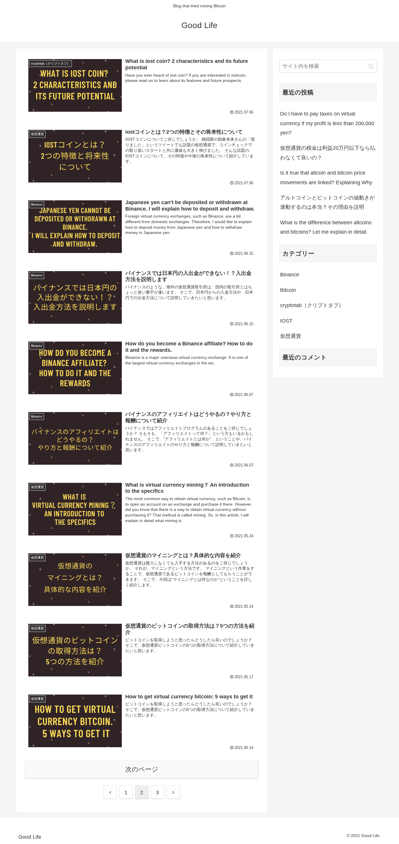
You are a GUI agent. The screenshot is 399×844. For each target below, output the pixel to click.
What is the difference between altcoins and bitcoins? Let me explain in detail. (326, 227)
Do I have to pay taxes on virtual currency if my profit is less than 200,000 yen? (327, 123)
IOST (286, 321)
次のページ (141, 769)
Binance (289, 275)
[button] (371, 66)
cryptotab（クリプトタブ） (312, 305)
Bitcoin (288, 290)
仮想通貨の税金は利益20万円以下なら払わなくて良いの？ (327, 152)
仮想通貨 (290, 336)
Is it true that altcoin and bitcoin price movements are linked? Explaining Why (326, 177)
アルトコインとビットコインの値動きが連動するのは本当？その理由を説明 (327, 202)
